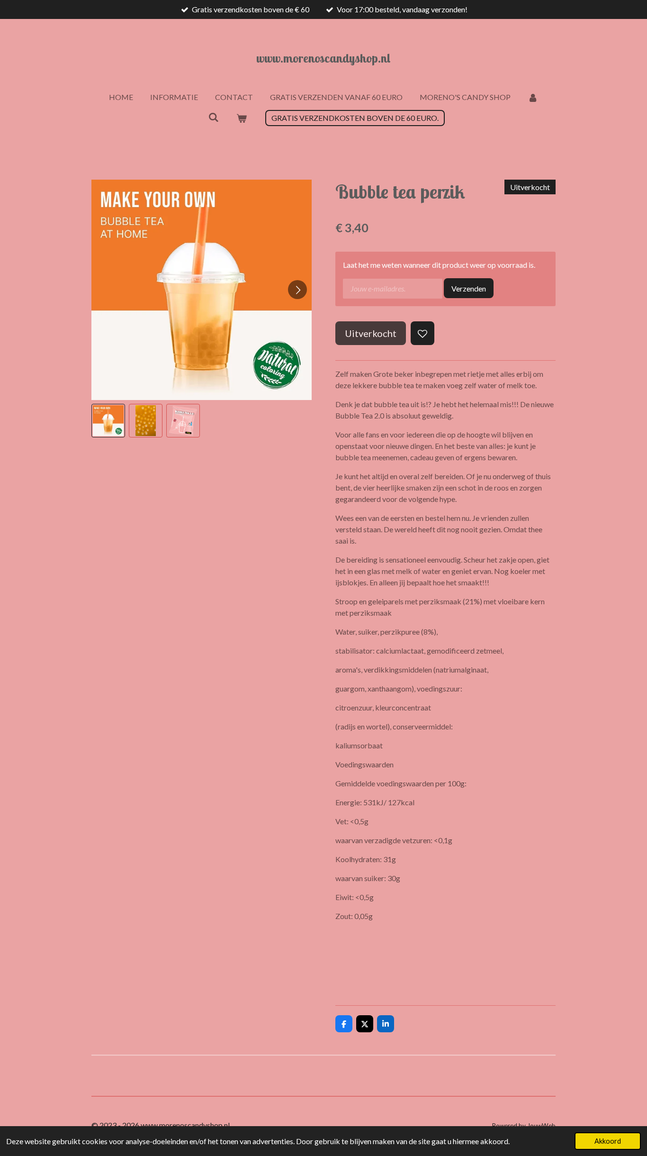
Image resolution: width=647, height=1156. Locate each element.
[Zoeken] (213, 117)
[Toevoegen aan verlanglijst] (422, 333)
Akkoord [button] (607, 1141)
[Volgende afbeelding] (297, 289)
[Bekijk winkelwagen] (241, 118)
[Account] (532, 97)
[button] (108, 420)
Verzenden (468, 288)
